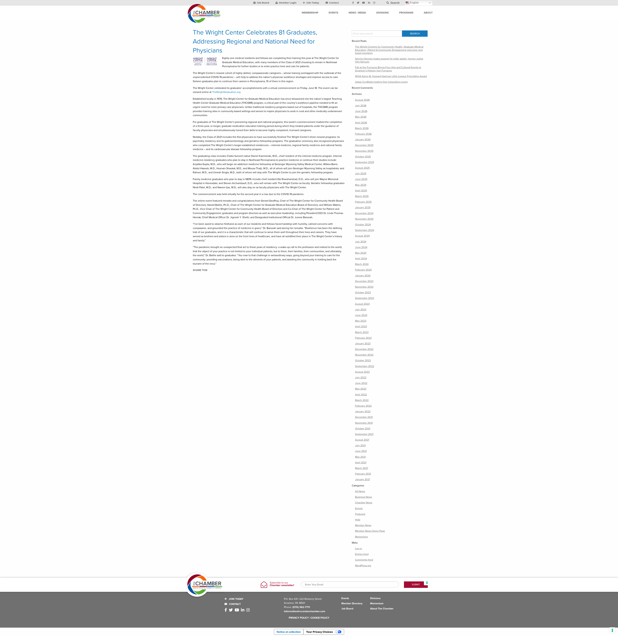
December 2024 (364, 213)
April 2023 (361, 326)
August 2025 (362, 168)
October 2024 (363, 224)
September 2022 (364, 366)
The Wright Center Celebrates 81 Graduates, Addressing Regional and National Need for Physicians (255, 41)
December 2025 (364, 145)
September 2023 (364, 298)
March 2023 (362, 332)
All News (360, 491)
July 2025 (360, 173)
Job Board (262, 2)
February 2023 (363, 338)
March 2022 (362, 400)
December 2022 (364, 349)
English (414, 2)
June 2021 (361, 451)
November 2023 (364, 287)
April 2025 (361, 190)
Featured (360, 514)
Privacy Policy (299, 617)
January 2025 (362, 207)
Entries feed (362, 554)
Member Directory (351, 603)
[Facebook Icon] (353, 3)
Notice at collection (289, 631)
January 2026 (362, 139)
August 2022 (362, 372)
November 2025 (364, 151)
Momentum (361, 536)
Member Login (287, 2)
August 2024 (362, 235)
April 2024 (361, 258)
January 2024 (362, 275)
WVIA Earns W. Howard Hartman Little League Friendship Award (391, 76)
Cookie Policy (319, 617)
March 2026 (362, 128)
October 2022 (363, 360)
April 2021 (360, 462)
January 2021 (362, 479)
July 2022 (360, 377)
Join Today (312, 2)
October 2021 (362, 428)
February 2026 (363, 134)
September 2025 (364, 162)
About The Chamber (381, 608)
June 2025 (361, 179)
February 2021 (363, 473)
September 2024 (364, 230)
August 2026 (362, 100)
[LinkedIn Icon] (369, 3)
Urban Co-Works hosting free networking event (381, 82)
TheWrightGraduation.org (226, 92)
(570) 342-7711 (301, 607)
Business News (363, 497)
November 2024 (364, 219)
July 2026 (360, 105)
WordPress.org (363, 565)
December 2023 (364, 281)
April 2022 (361, 394)
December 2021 (364, 417)
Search (395, 2)
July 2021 (360, 445)
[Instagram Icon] (374, 3)
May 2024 (360, 253)
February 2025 (363, 202)
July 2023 (360, 309)
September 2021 (364, 434)
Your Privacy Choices (319, 631)
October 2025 (363, 156)
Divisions (375, 598)
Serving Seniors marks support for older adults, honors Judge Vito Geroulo (389, 60)
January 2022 (362, 411)
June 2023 (361, 315)
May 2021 (360, 457)
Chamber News (363, 502)
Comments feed (364, 559)
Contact (333, 2)
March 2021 (361, 468)
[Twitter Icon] (358, 3)
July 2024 (360, 241)
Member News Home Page (370, 531)
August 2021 (362, 439)
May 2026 (360, 117)
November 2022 (364, 354)
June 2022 (361, 383)
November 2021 (364, 423)
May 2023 (360, 321)
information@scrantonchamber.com (304, 611)
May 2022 (360, 388)
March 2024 (362, 264)
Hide (357, 519)
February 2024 (363, 269)
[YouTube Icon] (363, 3)
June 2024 (361, 247)
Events (359, 508)
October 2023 (363, 292)
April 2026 (361, 122)
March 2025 (362, 196)
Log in (358, 548)
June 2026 (361, 111)
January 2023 (362, 343)
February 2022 (363, 406)
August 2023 (362, 304)
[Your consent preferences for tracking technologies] (612, 630)
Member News (363, 525)
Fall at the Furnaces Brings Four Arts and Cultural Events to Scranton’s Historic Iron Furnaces (388, 69)
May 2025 (360, 185)
